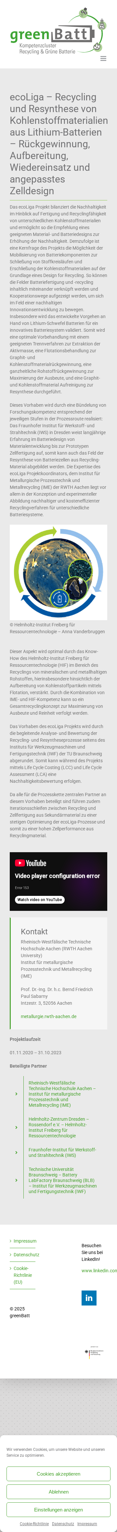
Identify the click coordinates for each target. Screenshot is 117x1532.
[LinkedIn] (89, 1298)
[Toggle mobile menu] (103, 58)
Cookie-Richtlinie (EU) (23, 1275)
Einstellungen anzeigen (58, 1509)
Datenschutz (63, 1524)
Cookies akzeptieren (58, 1474)
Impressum (87, 1524)
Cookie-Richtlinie (34, 1524)
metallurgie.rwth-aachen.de (48, 1016)
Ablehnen (59, 1492)
